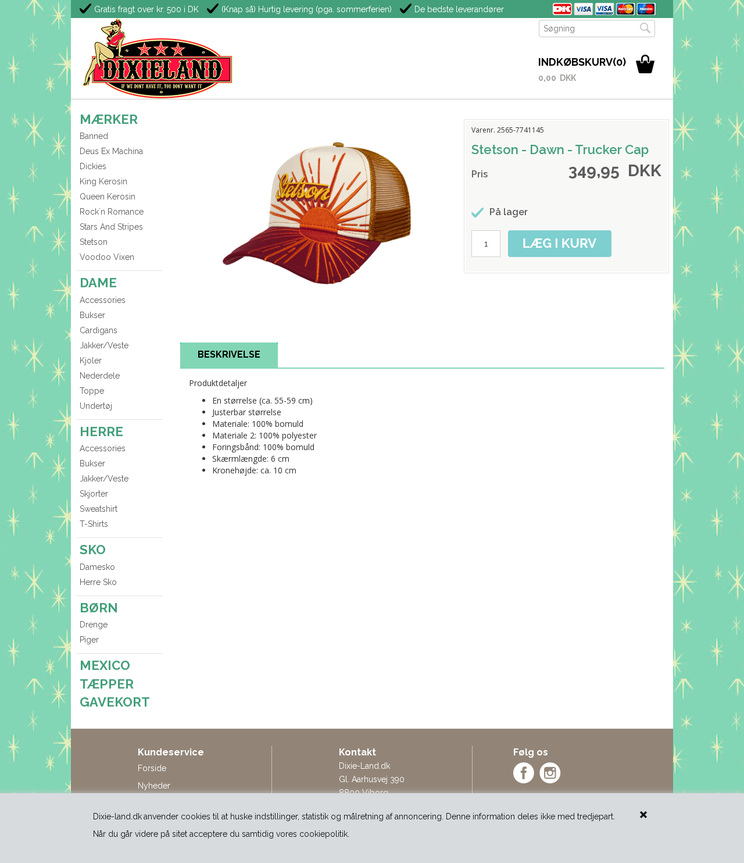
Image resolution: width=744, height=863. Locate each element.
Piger (89, 639)
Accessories (103, 300)
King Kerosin (103, 181)
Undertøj (96, 406)
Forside (152, 768)
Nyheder (154, 785)
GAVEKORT (115, 701)
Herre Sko (98, 582)
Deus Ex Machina (111, 151)
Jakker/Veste (104, 345)
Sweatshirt (98, 508)
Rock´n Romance (112, 211)
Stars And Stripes (111, 226)
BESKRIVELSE (229, 354)
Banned (94, 136)
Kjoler (91, 360)
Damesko (97, 567)
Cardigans (98, 330)
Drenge (94, 624)
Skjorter (94, 493)
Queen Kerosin (107, 196)
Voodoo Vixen (107, 257)
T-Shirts (94, 524)
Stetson (94, 242)
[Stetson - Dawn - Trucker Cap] (320, 213)
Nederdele (100, 375)
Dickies (93, 166)
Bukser (92, 315)
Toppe (92, 390)
